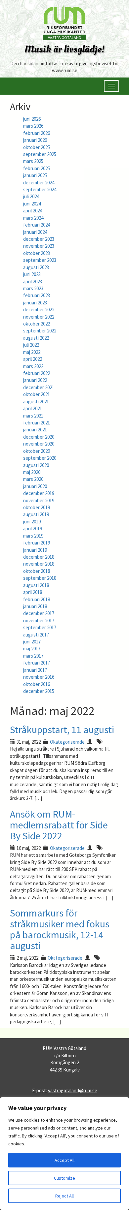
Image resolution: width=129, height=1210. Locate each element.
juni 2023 (32, 274)
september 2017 (39, 627)
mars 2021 (33, 416)
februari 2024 (36, 225)
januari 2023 (35, 302)
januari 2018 (35, 606)
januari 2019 (35, 550)
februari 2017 (36, 663)
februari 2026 (36, 133)
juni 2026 (32, 119)
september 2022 (39, 330)
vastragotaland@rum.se (72, 1090)
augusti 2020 (36, 465)
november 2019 (38, 500)
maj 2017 (31, 648)
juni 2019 (32, 521)
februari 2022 (36, 373)
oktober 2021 (36, 394)
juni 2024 (32, 204)
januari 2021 (35, 429)
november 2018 (38, 564)
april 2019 (32, 528)
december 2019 (38, 493)
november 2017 (38, 620)
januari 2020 (35, 486)
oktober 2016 (36, 684)
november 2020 (38, 444)
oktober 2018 (36, 571)
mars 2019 (33, 536)
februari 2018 (36, 599)
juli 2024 (31, 196)
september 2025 (39, 154)
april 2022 (32, 359)
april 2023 (32, 281)
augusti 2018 (36, 585)
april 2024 (32, 210)
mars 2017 (33, 656)
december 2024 (38, 182)
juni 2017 (32, 641)
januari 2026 (35, 140)
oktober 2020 (36, 451)
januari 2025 (35, 175)
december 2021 (38, 387)
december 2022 (38, 309)
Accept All (64, 1160)
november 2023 (38, 246)
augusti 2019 (36, 514)
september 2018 (39, 578)
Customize (64, 1178)
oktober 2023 (36, 253)
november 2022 (38, 317)
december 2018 (38, 557)
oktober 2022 (36, 324)
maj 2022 (31, 352)
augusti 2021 (36, 401)
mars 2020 (33, 479)
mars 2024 (33, 218)
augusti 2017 (36, 635)
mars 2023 (33, 288)
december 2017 (38, 613)
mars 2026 (33, 126)
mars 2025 (33, 161)
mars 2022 (33, 366)
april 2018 (32, 592)
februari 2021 (36, 422)
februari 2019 (36, 543)
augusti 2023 (36, 267)
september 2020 (39, 458)
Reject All (64, 1196)
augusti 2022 (36, 338)
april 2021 (32, 408)
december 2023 (38, 239)
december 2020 (38, 437)
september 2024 (39, 189)
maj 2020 (31, 472)
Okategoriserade (67, 742)
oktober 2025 (36, 147)
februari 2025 (36, 168)
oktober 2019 (36, 507)
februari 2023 (36, 295)
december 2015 (38, 691)
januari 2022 (35, 380)
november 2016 (38, 677)
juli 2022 (31, 345)
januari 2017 (35, 670)
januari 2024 (35, 232)
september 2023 (39, 260)
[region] (64, 1153)
